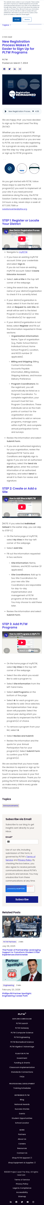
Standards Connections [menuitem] (22, 1072)
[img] (33, 111)
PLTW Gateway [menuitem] (22, 1028)
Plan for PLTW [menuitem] (22, 1053)
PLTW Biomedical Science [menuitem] (22, 1042)
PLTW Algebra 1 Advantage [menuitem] (22, 1046)
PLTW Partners (9, 941)
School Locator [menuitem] (22, 1123)
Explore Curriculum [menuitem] (22, 1019)
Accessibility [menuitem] (22, 1192)
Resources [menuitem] (22, 1148)
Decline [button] (27, 19)
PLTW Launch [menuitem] (22, 1023)
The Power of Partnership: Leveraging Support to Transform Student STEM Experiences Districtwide (21, 952)
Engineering (8, 985)
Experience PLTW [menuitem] (22, 1095)
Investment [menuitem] (22, 1058)
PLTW (5, 59)
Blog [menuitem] (22, 1099)
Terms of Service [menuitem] (22, 1179)
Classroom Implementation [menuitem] (22, 1067)
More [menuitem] (22, 1130)
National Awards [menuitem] (22, 1104)
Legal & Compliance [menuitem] (22, 1188)
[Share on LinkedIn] (15, 69)
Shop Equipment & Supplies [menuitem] (20, 1162)
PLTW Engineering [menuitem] (22, 1037)
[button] (5, 111)
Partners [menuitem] (22, 1134)
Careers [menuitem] (22, 1143)
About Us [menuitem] (22, 1139)
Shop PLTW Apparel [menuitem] (21, 1158)
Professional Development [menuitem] (22, 1084)
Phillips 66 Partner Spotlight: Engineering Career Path (17, 994)
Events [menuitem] (22, 1113)
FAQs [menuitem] (22, 1076)
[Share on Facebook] (4, 69)
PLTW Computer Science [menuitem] (22, 1032)
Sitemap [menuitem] (22, 1196)
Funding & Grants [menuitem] (22, 1062)
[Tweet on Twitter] (9, 69)
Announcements (10, 805)
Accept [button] (17, 19)
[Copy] (20, 69)
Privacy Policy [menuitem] (22, 1184)
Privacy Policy (25, 860)
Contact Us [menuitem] (22, 1153)
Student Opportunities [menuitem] (22, 1118)
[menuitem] (11, 1202)
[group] (22, 111)
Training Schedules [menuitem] (22, 1088)
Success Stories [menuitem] (22, 1109)
